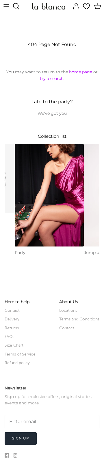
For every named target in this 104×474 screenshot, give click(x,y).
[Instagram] (15, 455)
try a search (52, 78)
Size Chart (14, 345)
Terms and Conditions (79, 319)
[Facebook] (7, 455)
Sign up (20, 438)
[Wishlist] (87, 6)
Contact (12, 310)
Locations (68, 310)
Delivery (12, 319)
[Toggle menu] (6, 6)
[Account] (74, 6)
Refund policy (17, 363)
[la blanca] (48, 6)
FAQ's (10, 337)
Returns (12, 328)
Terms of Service (20, 354)
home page (80, 71)
